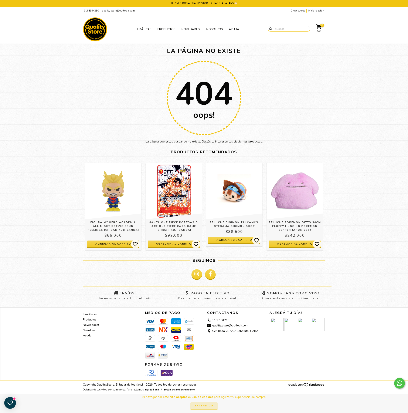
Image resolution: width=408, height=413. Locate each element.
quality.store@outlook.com (118, 10)
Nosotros (214, 29)
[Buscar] (269, 28)
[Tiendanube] (306, 386)
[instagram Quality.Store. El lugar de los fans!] (196, 274)
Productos (166, 29)
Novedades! (190, 29)
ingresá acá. (151, 389)
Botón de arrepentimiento (179, 389)
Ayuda (234, 29)
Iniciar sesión (316, 10)
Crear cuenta (298, 10)
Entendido (204, 405)
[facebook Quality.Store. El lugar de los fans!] (210, 274)
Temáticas (143, 29)
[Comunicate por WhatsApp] (399, 383)
